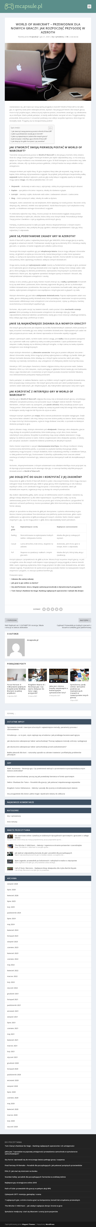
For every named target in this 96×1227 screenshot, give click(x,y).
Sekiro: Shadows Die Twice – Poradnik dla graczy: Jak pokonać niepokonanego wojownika (43, 782)
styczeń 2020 (12, 1127)
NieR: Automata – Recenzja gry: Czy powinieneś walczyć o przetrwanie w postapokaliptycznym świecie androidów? (46, 769)
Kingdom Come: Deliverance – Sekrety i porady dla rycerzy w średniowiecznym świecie (42, 788)
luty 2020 (11, 1121)
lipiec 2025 (11, 901)
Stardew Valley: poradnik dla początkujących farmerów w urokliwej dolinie (35, 1177)
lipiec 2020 (11, 1092)
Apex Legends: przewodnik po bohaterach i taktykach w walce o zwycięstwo (46, 860)
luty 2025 (11, 907)
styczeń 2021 (12, 1057)
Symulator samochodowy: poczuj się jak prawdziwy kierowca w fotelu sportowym (40, 776)
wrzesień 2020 (12, 1080)
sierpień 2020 (12, 1086)
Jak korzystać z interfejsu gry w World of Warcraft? (29, 139)
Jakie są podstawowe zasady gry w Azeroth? (27, 134)
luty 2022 (11, 982)
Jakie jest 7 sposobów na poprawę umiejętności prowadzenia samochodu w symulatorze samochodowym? (41, 1153)
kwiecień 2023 (12, 953)
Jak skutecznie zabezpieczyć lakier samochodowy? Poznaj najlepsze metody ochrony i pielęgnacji (47, 741)
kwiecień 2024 (12, 930)
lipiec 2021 (11, 1022)
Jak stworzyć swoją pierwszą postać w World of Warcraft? (32, 131)
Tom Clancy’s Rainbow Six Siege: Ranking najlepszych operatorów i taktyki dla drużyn (47, 591)
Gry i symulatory (58, 37)
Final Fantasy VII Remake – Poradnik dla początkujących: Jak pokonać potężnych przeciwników (43, 1165)
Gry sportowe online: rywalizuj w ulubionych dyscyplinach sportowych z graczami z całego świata (52, 836)
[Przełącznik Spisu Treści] (49, 128)
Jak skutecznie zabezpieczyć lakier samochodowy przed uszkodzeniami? (36, 747)
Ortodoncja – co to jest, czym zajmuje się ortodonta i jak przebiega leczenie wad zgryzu (43, 735)
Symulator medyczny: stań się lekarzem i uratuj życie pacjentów (31, 1211)
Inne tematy (12, 822)
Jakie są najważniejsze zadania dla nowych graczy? (29, 136)
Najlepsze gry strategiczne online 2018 (21, 1183)
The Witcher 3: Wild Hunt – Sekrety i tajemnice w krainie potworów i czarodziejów (48, 845)
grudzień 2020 (13, 1063)
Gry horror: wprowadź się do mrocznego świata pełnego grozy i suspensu (35, 1160)
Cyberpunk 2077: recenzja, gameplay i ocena (23, 1194)
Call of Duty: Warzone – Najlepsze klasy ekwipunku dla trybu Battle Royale (45, 868)
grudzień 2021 (13, 994)
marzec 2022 (12, 976)
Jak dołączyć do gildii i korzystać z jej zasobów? (28, 141)
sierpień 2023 (12, 942)
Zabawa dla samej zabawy (22, 579)
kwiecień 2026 (12, 895)
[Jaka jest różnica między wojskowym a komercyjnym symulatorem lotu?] (58, 676)
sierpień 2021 (12, 1017)
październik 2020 (14, 1074)
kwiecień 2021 (12, 1040)
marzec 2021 (12, 1046)
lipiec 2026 (11, 889)
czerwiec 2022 (12, 959)
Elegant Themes (28, 1224)
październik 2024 (14, 913)
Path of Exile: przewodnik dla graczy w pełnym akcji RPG (28, 1188)
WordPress (50, 1224)
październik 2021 (14, 1005)
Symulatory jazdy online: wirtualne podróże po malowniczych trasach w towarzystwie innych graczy (79, 691)
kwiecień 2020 (12, 1109)
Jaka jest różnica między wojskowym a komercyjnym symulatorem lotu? (58, 689)
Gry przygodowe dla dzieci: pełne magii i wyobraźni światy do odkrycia (36, 794)
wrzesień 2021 (12, 1011)
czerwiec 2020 (12, 1098)
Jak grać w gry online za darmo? (24, 583)
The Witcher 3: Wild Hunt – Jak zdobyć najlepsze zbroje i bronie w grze (33, 1206)
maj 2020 (11, 1103)
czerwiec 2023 (12, 947)
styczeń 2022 (12, 988)
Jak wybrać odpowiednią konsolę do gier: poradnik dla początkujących (43, 853)
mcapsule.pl (33, 37)
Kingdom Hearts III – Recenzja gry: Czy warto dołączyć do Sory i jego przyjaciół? (37, 689)
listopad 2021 (12, 999)
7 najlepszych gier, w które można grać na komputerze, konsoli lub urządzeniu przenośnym (42, 1200)
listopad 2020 (12, 1069)
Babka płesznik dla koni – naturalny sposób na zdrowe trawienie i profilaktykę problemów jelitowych (44, 753)
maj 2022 (11, 965)
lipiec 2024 (11, 918)
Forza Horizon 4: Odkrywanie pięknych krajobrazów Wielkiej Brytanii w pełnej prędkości (16, 689)
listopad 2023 (12, 936)
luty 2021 (11, 1051)
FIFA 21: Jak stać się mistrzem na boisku (21, 1171)
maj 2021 (11, 1034)
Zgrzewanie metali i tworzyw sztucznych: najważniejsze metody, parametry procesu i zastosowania (42, 728)
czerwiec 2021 (12, 1028)
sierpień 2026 (12, 884)
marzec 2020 (12, 1115)
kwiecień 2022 (12, 970)
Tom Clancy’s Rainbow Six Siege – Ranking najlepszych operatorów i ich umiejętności (39, 1146)
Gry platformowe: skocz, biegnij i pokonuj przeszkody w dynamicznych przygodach (46, 587)
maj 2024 (11, 924)
